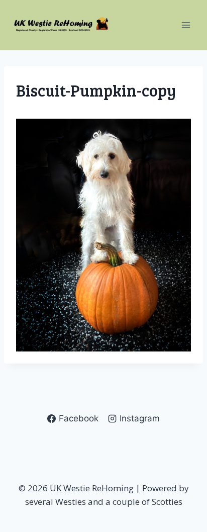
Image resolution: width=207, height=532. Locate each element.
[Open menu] (185, 25)
